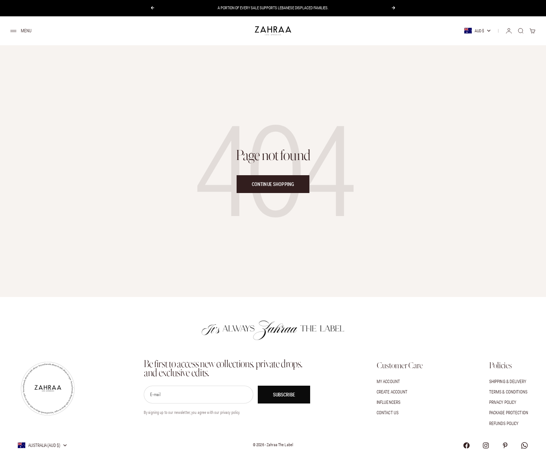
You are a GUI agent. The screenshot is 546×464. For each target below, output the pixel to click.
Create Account (392, 392)
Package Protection (508, 412)
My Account (388, 381)
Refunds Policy (504, 423)
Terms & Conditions (508, 392)
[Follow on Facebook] (466, 445)
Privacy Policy (503, 402)
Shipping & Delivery (507, 381)
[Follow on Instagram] (486, 445)
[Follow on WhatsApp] (524, 445)
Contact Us (388, 412)
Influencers (388, 402)
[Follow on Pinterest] (505, 445)
